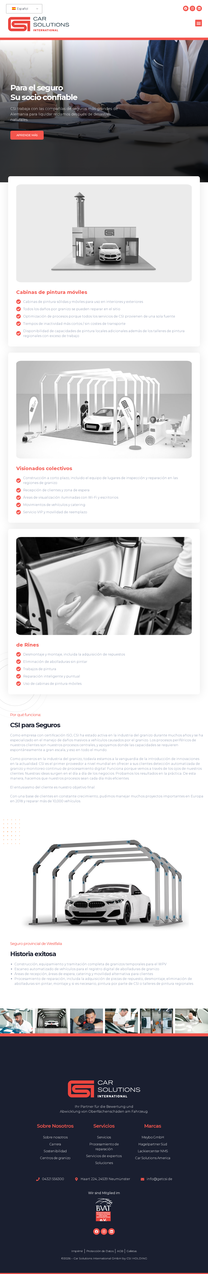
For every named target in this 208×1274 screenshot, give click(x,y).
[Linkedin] (199, 8)
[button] (198, 23)
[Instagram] (192, 8)
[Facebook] (185, 8)
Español (22, 9)
